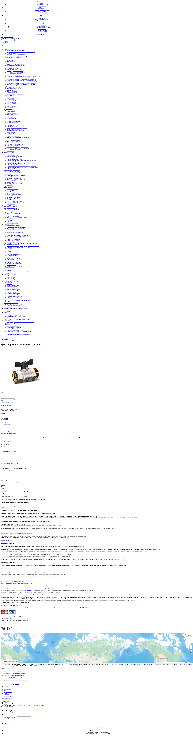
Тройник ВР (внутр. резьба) (14, 193)
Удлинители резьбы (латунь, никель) (16, 236)
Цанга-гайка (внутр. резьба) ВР (15, 201)
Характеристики (7, 424)
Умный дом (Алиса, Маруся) (14, 129)
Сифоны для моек (11, 277)
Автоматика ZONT (12, 102)
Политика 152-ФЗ (42, 31)
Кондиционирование (9, 152)
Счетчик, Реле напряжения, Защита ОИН (17, 147)
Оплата (5, 429)
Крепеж (6, 312)
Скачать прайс (4, 38)
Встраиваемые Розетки (12, 122)
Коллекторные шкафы (12, 91)
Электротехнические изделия (11, 115)
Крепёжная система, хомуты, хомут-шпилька (18, 319)
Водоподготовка (11, 111)
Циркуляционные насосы (13, 254)
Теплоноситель (10, 60)
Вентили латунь (11, 168)
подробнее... (16, 684)
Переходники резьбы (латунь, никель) (16, 231)
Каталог (41, 7)
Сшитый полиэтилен (9, 182)
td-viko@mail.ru (16, 605)
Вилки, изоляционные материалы (15, 119)
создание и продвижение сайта (36, 705)
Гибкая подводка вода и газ (14, 285)
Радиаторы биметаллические (14, 57)
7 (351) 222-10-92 (5, 701)
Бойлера (9, 251)
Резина (8, 311)
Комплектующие (11, 61)
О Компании (40, 1)
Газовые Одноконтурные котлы (15, 69)
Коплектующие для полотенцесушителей (17, 271)
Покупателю (40, 20)
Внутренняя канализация (13, 326)
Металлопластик (8, 187)
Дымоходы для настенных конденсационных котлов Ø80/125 (22, 81)
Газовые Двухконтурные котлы (15, 71)
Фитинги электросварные (13, 216)
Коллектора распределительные (15, 94)
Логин (91, 729)
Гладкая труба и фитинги (13, 171)
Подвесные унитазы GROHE (14, 296)
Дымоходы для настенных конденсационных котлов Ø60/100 (22, 83)
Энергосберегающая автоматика (12, 96)
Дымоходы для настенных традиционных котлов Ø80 (20, 77)
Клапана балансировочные (14, 164)
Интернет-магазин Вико (7, 37)
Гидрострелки (10, 95)
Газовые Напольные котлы (13, 67)
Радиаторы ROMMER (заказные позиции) (17, 56)
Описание (6, 422)
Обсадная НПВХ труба (13, 328)
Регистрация (42, 34)
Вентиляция (7, 105)
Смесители (9, 282)
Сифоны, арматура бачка (10, 274)
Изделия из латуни (8, 224)
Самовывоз (44, 25)
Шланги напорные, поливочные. (15, 309)
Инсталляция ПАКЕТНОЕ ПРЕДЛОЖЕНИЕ (18, 300)
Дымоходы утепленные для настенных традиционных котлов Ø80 (24, 76)
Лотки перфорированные (13, 140)
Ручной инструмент (12, 323)
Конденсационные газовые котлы (15, 64)
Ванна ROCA (10, 301)
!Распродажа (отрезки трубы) (14, 183)
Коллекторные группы (12, 92)
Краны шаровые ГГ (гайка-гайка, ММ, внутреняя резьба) (21, 160)
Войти (37, 34)
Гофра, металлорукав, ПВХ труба (15, 130)
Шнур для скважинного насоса (15, 318)
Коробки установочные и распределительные (18, 137)
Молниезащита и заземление (14, 141)
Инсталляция (10, 299)
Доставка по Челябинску (43, 26)
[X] (7, 419)
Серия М (9, 270)
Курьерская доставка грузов (148, 594)
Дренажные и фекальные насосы (15, 259)
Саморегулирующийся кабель (14, 266)
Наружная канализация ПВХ (14, 327)
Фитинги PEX (10, 186)
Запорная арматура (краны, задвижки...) (14, 153)
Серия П (9, 269)
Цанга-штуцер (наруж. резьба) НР (15, 202)
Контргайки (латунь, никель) (14, 242)
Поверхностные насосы (13, 256)
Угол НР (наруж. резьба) (13, 199)
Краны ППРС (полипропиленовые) (16, 175)
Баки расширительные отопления (15, 50)
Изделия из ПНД (8, 212)
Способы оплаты (42, 29)
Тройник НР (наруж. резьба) (14, 194)
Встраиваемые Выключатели (14, 121)
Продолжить (7, 712)
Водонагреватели (8, 248)
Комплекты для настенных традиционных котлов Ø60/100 (22, 84)
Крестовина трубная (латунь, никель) (16, 227)
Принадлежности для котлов (14, 73)
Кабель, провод (11, 132)
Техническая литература (42, 11)
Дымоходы (6, 75)
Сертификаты (42, 6)
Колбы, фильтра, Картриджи (14, 114)
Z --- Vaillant (10, 107)
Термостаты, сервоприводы (14, 103)
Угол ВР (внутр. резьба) (13, 198)
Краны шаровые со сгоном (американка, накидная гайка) (21, 166)
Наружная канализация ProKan (15, 330)
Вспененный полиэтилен (13, 262)
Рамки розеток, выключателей (14, 145)
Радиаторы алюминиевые (13, 58)
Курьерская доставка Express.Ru (161, 594)
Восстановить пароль (91, 733)
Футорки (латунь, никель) (13, 239)
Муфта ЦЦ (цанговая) (12, 189)
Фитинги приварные (12, 214)
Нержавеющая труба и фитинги (12, 170)
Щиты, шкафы (10, 151)
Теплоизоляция (7, 261)
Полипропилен (7, 174)
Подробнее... (4, 507)
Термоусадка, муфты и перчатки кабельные (18, 148)
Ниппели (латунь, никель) (13, 229)
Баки (8, 110)
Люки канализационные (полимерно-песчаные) (19, 331)
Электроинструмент (12, 133)
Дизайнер (9, 273)
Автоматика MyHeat (12, 100)
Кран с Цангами (11, 204)
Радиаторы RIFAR (11, 53)
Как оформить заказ (14, 38)
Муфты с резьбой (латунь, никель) (15, 228)
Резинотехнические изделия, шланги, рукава (15, 308)
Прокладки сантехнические (14, 305)
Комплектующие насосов (13, 258)
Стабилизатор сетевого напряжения (16, 72)
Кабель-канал (10, 134)
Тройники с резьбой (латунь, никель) (16, 232)
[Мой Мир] (5, 419)
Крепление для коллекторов (14, 315)
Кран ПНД (9, 221)
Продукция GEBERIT (12, 288)
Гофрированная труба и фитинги (15, 172)
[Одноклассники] (3, 419)
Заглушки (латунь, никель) (13, 225)
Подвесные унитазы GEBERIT (15, 293)
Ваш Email (6, 718)
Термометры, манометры (13, 209)
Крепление (9, 138)
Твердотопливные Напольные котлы (16, 65)
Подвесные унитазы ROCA (14, 290)
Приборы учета (11, 210)
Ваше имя (10, 717)
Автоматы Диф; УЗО (12, 118)
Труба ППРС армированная (14, 178)
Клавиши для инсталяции (13, 297)
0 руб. (2, 45)
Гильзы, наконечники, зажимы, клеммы (17, 128)
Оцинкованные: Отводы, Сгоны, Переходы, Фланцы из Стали (23, 246)
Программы (42, 14)
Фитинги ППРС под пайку (14, 180)
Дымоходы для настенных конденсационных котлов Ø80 (21, 80)
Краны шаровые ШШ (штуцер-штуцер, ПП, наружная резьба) (22, 167)
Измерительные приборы (10, 208)
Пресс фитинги (11, 190)
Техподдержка (40, 8)
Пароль (91, 730)
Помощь (42, 22)
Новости (42, 3)
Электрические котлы (12, 68)
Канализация (7, 324)
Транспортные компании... (7, 540)
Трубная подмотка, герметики (14, 304)
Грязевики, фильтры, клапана (14, 87)
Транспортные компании (43, 27)
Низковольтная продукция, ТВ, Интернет (17, 144)
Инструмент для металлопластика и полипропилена (20, 322)
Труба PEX (9, 185)
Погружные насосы (12, 255)
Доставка (42, 23)
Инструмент (7, 320)
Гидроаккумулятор (11, 113)
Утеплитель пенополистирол (14, 263)
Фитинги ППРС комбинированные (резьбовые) (19, 179)
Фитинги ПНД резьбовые (13, 213)
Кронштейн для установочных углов (16, 316)
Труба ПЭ (9, 218)
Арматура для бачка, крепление (15, 280)
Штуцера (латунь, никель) (13, 240)
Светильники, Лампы (12, 126)
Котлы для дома (8, 62)
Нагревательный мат (12, 124)
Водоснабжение (8, 109)
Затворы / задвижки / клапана (14, 156)
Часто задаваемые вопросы (42, 10)
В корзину (12, 712)
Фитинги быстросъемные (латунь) (15, 237)
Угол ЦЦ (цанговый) (12, 191)
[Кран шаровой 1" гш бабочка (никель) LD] (13, 370)
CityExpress (54, 594)
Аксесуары (9, 284)
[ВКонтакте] (1, 419)
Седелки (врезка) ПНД (12, 223)
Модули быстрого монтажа (14, 88)
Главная (6, 336)
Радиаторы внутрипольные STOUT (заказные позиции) (21, 52)
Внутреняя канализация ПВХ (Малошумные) (18, 334)
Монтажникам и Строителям (42, 19)
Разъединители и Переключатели (15, 125)
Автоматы (9, 117)
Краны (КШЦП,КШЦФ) (13, 155)
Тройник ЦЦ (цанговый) (13, 195)
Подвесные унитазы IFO (13, 294)
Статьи (40, 15)
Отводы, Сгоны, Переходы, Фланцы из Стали (18, 247)
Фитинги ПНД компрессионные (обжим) (17, 217)
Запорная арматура (8, 339)
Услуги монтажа (40, 16)
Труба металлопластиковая (13, 197)
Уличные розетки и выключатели (15, 143)
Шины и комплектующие (13, 149)
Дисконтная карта (42, 30)
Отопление (6, 49)
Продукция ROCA (11, 292)
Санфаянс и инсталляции (10, 286)
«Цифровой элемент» (22, 705)
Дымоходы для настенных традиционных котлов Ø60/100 (21, 79)
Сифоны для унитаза (12, 275)
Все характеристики (6, 405)
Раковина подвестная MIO (13, 289)
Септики (9, 332)
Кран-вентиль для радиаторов (14, 159)
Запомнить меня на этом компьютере (97, 732)
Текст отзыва (7, 722)
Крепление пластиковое (13, 313)
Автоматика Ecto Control (13, 98)
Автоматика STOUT (12, 99)
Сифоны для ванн (11, 278)
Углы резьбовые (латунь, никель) (15, 233)
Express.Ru (59, 594)
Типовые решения (42, 12)
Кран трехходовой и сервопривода (16, 162)
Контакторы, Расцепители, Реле (15, 136)
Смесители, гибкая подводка (11, 281)
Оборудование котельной (10, 86)
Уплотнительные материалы (11, 303)
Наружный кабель (11, 265)
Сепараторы (10, 90)
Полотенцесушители (9, 267)
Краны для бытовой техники (14, 157)
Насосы (6, 252)
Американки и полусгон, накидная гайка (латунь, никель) (22, 243)
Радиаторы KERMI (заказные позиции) (17, 54)
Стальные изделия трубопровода (12, 244)
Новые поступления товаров (42, 4)
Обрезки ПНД (10, 220)
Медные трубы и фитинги (10, 206)
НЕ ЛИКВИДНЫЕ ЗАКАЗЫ (31, 590)
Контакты (40, 33)
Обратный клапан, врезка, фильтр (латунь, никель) (20, 235)
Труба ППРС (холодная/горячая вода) (16, 176)
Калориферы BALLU (12, 106)
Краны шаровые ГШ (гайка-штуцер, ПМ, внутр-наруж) (21, 163)
